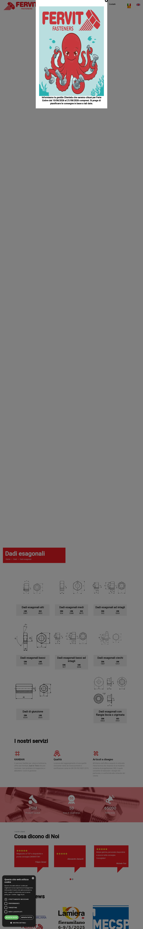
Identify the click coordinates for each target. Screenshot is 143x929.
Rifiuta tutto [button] (26, 917)
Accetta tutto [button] (11, 917)
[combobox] (33, 878)
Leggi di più (20, 894)
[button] (19, 923)
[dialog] (19, 901)
